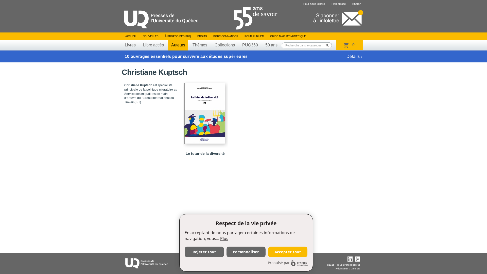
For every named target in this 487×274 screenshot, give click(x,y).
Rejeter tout (204, 251)
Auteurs (178, 45)
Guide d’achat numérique (288, 36)
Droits (202, 36)
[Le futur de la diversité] (205, 111)
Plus (224, 238)
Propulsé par (279, 262)
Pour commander (225, 36)
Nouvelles (151, 36)
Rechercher (328, 45)
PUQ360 (250, 45)
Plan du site (339, 3)
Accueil (130, 36)
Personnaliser (246, 251)
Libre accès (153, 45)
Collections (225, 45)
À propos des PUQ (178, 36)
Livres (130, 45)
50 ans (271, 45)
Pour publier (254, 36)
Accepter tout (287, 251)
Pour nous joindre (314, 3)
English (356, 3)
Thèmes (200, 45)
